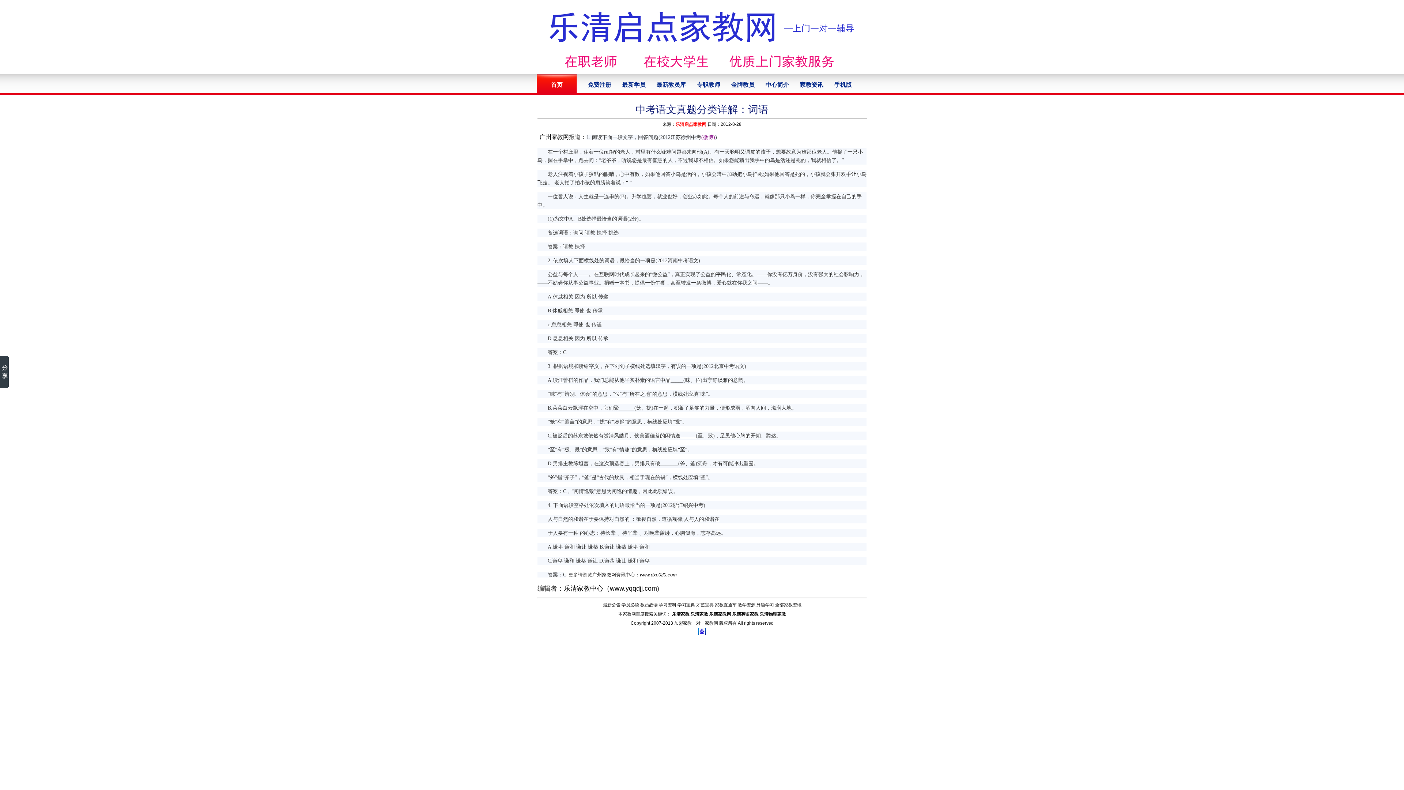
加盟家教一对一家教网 (696, 623)
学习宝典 (686, 604)
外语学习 (765, 604)
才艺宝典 (705, 604)
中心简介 (777, 85)
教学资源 (746, 604)
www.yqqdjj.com (633, 588)
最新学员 (634, 85)
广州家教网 (554, 137)
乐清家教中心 (583, 588)
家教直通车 (726, 604)
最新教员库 (671, 85)
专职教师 (708, 85)
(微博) (708, 137)
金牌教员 (743, 85)
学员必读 (630, 604)
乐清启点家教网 (691, 124)
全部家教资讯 (788, 604)
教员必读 (649, 604)
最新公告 (611, 604)
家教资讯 (811, 85)
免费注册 (599, 85)
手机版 (843, 85)
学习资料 (667, 604)
